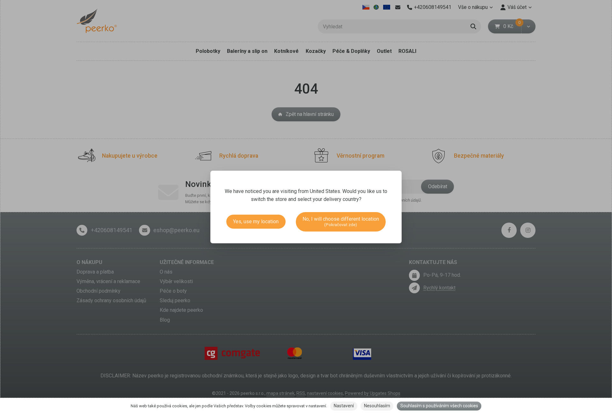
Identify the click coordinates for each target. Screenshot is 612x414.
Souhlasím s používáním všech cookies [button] (439, 405)
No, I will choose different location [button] (340, 221)
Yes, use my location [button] (256, 221)
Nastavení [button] (344, 405)
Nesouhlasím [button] (377, 405)
